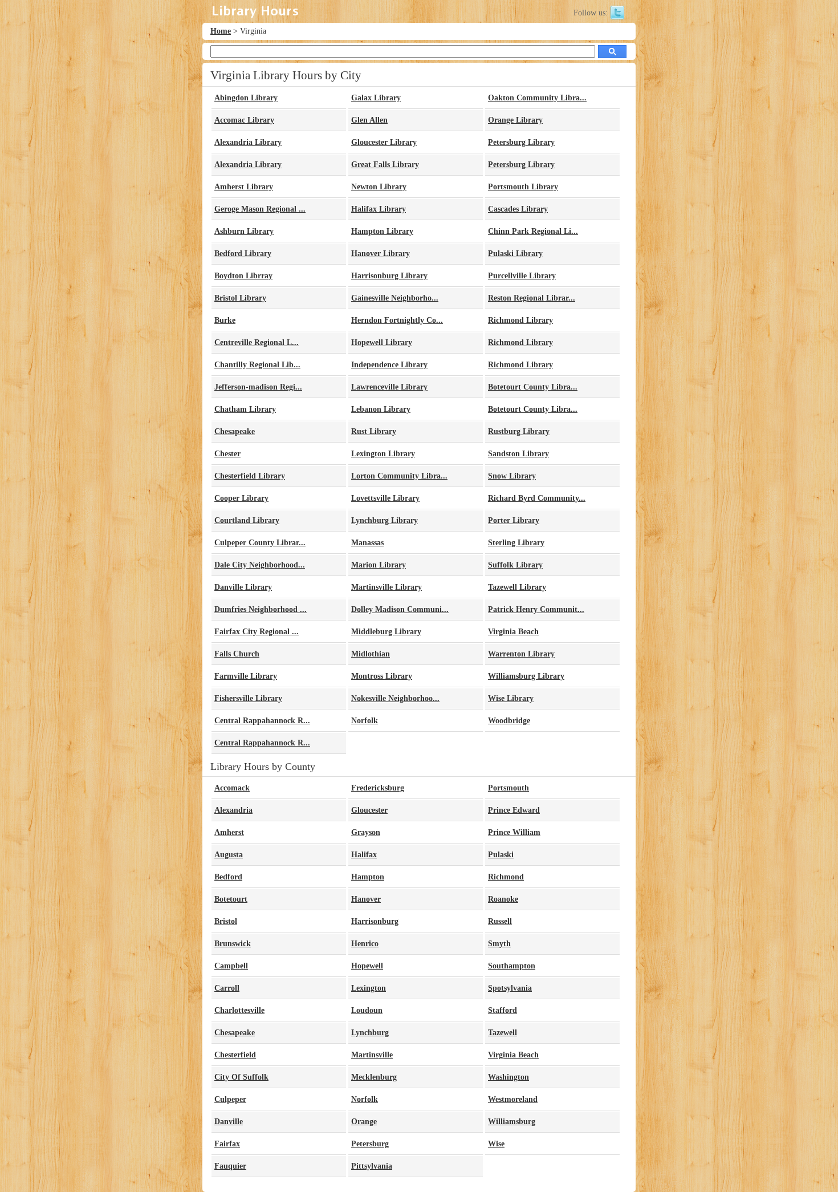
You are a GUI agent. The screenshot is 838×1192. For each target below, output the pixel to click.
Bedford (228, 877)
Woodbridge (509, 720)
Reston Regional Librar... (531, 298)
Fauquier (230, 1166)
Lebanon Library (380, 409)
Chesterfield (235, 1055)
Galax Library (376, 98)
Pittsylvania (371, 1166)
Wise (496, 1144)
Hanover (366, 899)
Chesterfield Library (249, 476)
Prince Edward (514, 810)
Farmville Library (245, 676)
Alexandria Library (248, 142)
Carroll (226, 988)
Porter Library (513, 520)
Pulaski (501, 854)
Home (220, 31)
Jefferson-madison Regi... (258, 387)
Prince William (514, 832)
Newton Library (378, 187)
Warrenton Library (521, 654)
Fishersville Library (248, 698)
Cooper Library (241, 498)
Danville (228, 1121)
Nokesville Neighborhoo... (395, 698)
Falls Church (236, 654)
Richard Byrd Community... (536, 498)
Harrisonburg (374, 921)
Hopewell (367, 966)
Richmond (506, 877)
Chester (227, 453)
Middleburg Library (386, 631)
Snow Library (512, 476)
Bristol (225, 921)
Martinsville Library (386, 587)
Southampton (511, 966)
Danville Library (243, 587)
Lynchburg (370, 1032)
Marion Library (378, 565)
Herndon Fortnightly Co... (397, 320)
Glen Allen (369, 120)
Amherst (229, 832)
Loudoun (367, 1010)
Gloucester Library (384, 142)
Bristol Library (240, 298)
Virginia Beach (513, 631)
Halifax (364, 854)
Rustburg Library (519, 431)
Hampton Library (382, 231)
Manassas (367, 542)
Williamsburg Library (526, 676)
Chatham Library (245, 409)
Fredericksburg (377, 788)
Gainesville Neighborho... (394, 298)
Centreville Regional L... (256, 342)
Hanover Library (380, 253)
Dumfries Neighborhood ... (260, 609)
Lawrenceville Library (389, 387)
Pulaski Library (515, 253)
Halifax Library (378, 209)
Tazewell (502, 1032)
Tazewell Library (517, 587)
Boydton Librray (243, 275)
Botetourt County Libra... (532, 387)
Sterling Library (516, 542)
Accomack (232, 788)
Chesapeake (234, 431)
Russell (500, 921)
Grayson (365, 832)
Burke (224, 320)
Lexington (368, 988)
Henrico (365, 943)
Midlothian (370, 654)
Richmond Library (520, 320)
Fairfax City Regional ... (256, 631)
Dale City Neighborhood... (259, 565)
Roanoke (503, 899)
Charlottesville (239, 1010)
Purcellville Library (522, 275)
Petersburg (370, 1144)
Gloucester (369, 810)
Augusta (228, 854)
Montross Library (381, 676)
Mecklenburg (374, 1077)
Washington (508, 1077)
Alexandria (233, 810)
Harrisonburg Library (389, 275)
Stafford (502, 1010)
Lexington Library (383, 453)
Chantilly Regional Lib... (257, 364)
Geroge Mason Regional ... (260, 209)
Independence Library (389, 364)
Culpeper (230, 1099)
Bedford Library (242, 253)
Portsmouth (508, 788)
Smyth (499, 943)
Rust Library (373, 431)
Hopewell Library (381, 342)
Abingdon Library (246, 98)
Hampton (367, 877)
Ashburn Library (244, 231)
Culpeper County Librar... (260, 542)
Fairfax (227, 1144)
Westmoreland (513, 1099)
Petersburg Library (521, 142)
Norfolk (364, 720)
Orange (364, 1121)
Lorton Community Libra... (399, 476)
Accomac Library (244, 120)
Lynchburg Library (384, 520)
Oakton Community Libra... (537, 98)
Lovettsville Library (385, 498)
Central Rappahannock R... (262, 720)
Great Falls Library (385, 164)
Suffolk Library (515, 565)
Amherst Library (243, 187)
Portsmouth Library (523, 187)
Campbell (231, 966)
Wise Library (511, 698)
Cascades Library (518, 209)
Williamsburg (511, 1121)
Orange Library (515, 120)
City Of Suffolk (241, 1077)
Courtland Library (246, 520)
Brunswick (232, 943)
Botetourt (230, 899)
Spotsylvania (510, 988)
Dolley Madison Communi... (400, 609)
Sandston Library (518, 453)
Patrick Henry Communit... (536, 609)
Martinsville (372, 1055)
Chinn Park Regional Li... (533, 231)
